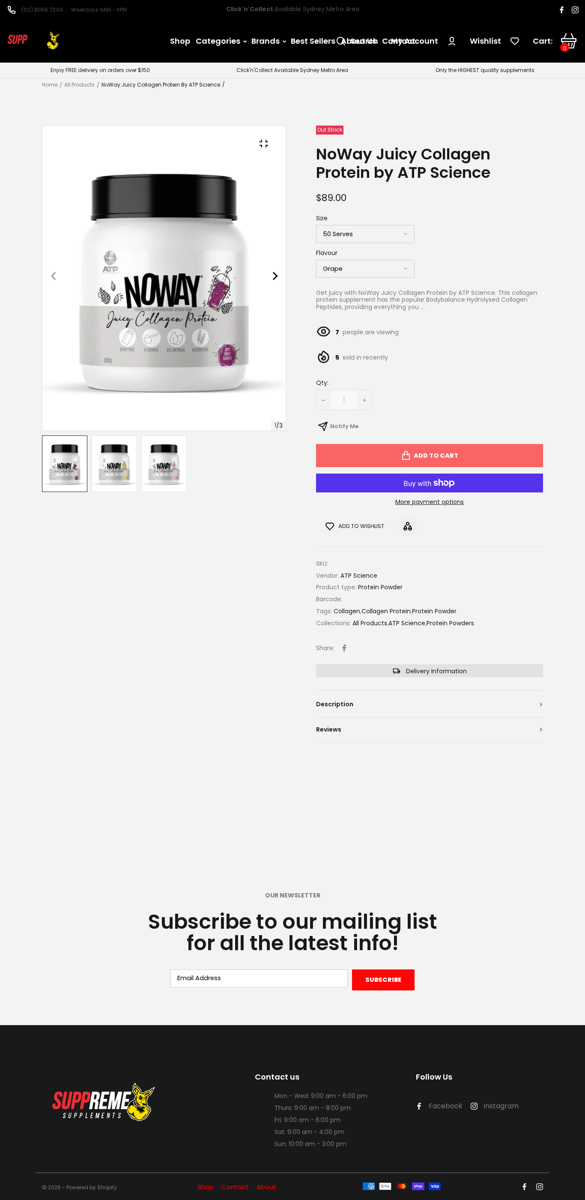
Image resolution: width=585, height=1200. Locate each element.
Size (322, 218)
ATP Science (406, 623)
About (266, 1187)
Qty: (322, 383)
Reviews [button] (328, 730)
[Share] (344, 648)
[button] (164, 408)
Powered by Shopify (91, 1188)
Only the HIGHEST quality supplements (485, 70)
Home (49, 85)
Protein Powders (450, 623)
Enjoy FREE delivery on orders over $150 (100, 70)
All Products (79, 85)
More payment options (429, 502)
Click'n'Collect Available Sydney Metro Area (292, 70)
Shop (205, 1187)
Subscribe (383, 979)
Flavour (326, 253)
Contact (235, 1187)
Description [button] (334, 704)
